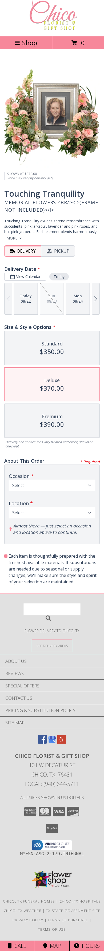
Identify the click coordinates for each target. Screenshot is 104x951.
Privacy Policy (28, 920)
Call (19, 945)
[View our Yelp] (61, 742)
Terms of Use (52, 929)
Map (54, 945)
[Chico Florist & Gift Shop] (52, 28)
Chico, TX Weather (23, 910)
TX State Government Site (73, 910)
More (11, 238)
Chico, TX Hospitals (80, 901)
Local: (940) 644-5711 (52, 784)
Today (59, 276)
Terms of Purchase (68, 920)
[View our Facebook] (42, 742)
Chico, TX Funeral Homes (29, 901)
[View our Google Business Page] (52, 742)
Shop (29, 42)
